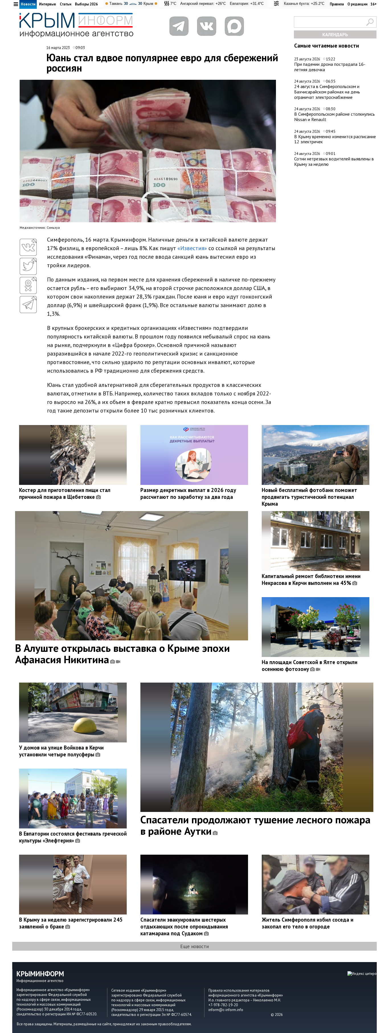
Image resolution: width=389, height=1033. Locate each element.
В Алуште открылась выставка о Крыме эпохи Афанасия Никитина (122, 653)
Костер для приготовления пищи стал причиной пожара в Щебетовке (64, 493)
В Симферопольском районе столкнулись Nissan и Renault (334, 116)
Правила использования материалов (239, 990)
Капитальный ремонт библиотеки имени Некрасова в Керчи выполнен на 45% (311, 579)
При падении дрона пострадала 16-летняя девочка (329, 66)
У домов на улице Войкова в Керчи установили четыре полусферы (61, 751)
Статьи (65, 4)
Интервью (47, 4)
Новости (28, 4)
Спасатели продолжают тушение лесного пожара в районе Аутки (255, 825)
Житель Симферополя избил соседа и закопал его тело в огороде (307, 923)
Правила (337, 4)
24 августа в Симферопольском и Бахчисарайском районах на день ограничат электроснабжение (327, 91)
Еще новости (194, 946)
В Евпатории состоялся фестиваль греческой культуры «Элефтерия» (73, 837)
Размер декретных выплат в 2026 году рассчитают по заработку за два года (188, 493)
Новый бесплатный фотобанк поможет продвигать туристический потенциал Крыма (309, 497)
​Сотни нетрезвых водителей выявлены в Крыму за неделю (334, 161)
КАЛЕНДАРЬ (335, 34)
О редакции (357, 4)
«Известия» (192, 248)
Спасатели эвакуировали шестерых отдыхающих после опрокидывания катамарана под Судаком (184, 926)
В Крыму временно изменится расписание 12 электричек (335, 139)
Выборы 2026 (86, 4)
